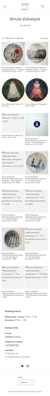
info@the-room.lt (13, 336)
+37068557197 (12, 345)
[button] (5, 6)
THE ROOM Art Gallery (22, 391)
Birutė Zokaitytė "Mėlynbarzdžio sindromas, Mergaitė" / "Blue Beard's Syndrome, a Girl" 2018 (12, 179)
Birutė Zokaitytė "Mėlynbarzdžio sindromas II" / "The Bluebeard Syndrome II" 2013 (35, 256)
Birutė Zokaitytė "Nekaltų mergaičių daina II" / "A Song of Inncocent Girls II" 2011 (13, 69)
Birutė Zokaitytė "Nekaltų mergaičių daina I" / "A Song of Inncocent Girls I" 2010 (36, 69)
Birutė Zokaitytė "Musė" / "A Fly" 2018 (13, 105)
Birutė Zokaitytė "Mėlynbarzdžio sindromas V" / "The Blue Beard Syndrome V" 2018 (35, 179)
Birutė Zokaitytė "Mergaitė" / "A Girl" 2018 (36, 105)
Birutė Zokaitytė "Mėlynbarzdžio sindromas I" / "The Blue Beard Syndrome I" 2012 (36, 294)
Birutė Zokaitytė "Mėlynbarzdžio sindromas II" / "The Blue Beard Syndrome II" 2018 (12, 256)
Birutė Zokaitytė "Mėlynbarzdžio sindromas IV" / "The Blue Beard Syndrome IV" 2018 (12, 218)
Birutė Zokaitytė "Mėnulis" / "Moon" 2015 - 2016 (12, 136)
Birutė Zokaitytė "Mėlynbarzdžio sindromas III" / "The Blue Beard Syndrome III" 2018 (35, 218)
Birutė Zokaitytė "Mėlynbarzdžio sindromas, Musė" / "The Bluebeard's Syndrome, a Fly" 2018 (36, 141)
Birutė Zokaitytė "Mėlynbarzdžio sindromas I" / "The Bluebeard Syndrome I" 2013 (13, 294)
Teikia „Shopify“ (36, 391)
